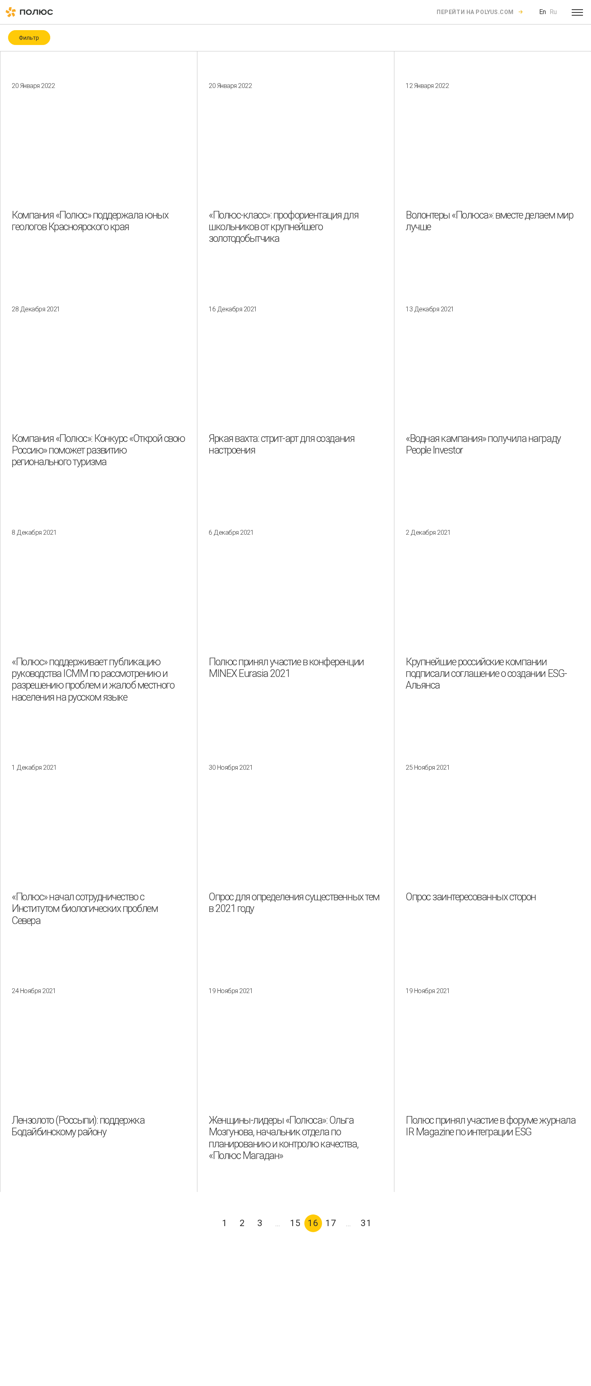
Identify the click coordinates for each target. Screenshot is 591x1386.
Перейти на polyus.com (475, 12)
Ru (553, 12)
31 (366, 1223)
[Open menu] (577, 12)
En (542, 12)
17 (331, 1223)
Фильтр (29, 38)
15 (295, 1223)
